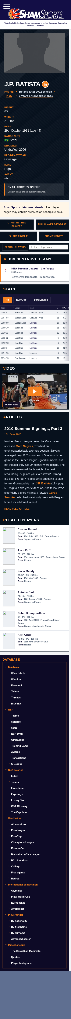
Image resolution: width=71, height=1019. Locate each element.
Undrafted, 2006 (15, 149)
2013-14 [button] (5, 348)
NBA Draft (17, 733)
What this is (18, 673)
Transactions (18, 758)
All (7, 299)
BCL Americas (19, 860)
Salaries (16, 721)
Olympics (16, 890)
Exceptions (17, 788)
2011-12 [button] (4, 338)
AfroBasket (17, 908)
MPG (64, 308)
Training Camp (19, 745)
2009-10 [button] (5, 328)
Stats (14, 727)
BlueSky (16, 703)
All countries (18, 824)
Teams (15, 715)
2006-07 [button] (5, 313)
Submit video (11, 405)
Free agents (18, 872)
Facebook (17, 685)
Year (3, 308)
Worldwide (14, 818)
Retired (9, 91)
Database (13, 667)
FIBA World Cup (20, 896)
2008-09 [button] (5, 323)
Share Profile (18, 236)
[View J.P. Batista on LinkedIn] (45, 84)
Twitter (15, 691)
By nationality (19, 920)
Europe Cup (18, 848)
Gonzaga (10, 159)
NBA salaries (15, 770)
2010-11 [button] (4, 333)
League (18, 308)
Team (32, 308)
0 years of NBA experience (36, 95)
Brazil (13, 140)
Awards (15, 751)
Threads (16, 697)
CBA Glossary (19, 806)
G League (16, 764)
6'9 (6, 111)
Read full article (17, 508)
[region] (34, 333)
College (15, 866)
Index (14, 776)
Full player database (52, 224)
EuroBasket (18, 902)
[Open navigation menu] (6, 6)
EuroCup (21, 299)
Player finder (15, 914)
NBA (10, 709)
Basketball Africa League (25, 854)
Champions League (22, 842)
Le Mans (33, 323)
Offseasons (17, 739)
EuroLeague (41, 299)
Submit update (54, 236)
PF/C (9, 95)
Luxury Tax (17, 800)
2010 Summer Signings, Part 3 (33, 428)
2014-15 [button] (5, 353)
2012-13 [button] (5, 343)
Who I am (16, 679)
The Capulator (19, 812)
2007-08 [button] (5, 318)
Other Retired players (17, 224)
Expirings (17, 794)
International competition (23, 884)
